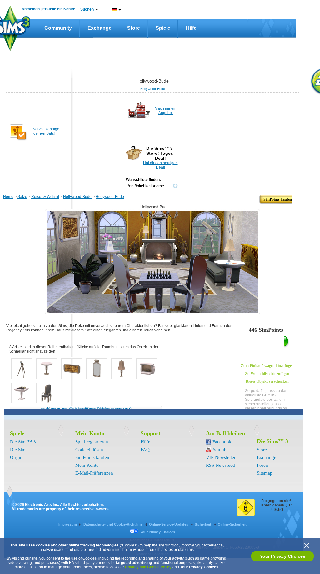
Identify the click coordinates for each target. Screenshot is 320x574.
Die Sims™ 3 (23, 441)
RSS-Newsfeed (220, 465)
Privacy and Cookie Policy (148, 567)
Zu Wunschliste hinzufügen (267, 373)
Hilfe (191, 28)
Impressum (67, 524)
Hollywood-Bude (152, 89)
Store (133, 28)
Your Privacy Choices (282, 556)
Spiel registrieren (91, 441)
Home (8, 196)
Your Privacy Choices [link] (157, 532)
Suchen (87, 9)
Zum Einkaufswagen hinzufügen (267, 366)
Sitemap (264, 473)
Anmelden (31, 9)
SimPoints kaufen (92, 457)
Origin (16, 457)
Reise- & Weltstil (45, 196)
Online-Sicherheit (232, 524)
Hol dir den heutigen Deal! (160, 165)
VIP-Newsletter (221, 457)
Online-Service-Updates (169, 524)
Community (58, 28)
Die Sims (19, 449)
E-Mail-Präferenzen (94, 473)
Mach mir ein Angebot (166, 110)
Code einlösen (89, 449)
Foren (262, 465)
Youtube (220, 449)
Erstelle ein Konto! (58, 9)
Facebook (222, 441)
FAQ (145, 449)
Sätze (22, 196)
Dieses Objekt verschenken (267, 381)
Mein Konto (87, 465)
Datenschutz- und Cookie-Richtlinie (113, 524)
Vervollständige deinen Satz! (46, 131)
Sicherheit (203, 524)
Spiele (163, 28)
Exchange (100, 28)
